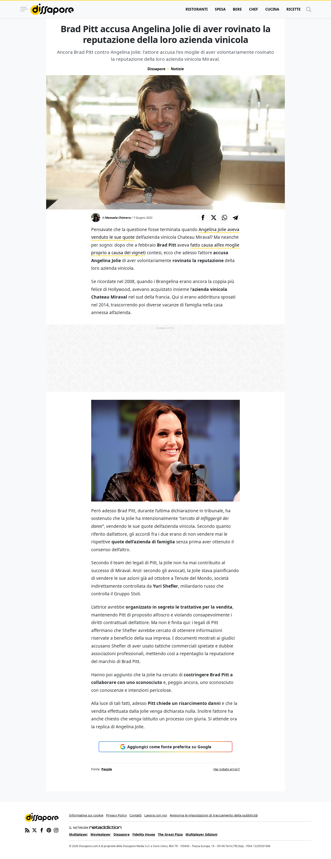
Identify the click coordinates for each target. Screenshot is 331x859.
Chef (253, 9)
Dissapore (156, 68)
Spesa (220, 9)
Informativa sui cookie (86, 815)
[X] (34, 829)
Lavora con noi (155, 815)
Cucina (272, 9)
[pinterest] (49, 829)
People (106, 769)
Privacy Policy (116, 815)
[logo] (52, 9)
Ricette (293, 9)
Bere (237, 9)
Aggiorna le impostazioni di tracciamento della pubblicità (214, 815)
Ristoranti (197, 9)
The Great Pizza (170, 834)
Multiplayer (78, 834)
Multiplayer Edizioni (201, 834)
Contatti (135, 815)
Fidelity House (143, 834)
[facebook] (41, 829)
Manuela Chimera (118, 218)
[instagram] (56, 829)
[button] (202, 217)
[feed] (27, 829)
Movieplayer (101, 834)
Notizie (177, 68)
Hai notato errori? (226, 769)
